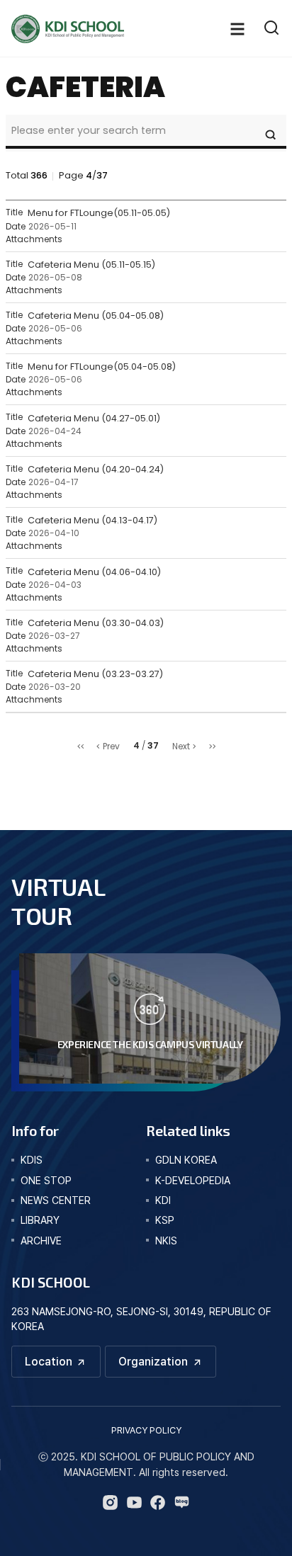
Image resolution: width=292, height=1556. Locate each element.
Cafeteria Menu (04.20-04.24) (96, 469)
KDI (163, 1200)
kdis (32, 1160)
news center (56, 1200)
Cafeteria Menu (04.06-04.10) (94, 572)
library (40, 1220)
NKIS (166, 1240)
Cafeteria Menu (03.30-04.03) (96, 623)
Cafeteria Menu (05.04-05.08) (96, 316)
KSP (164, 1220)
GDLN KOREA (186, 1160)
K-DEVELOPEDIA (192, 1180)
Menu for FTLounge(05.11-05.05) (99, 213)
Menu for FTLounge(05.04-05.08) (102, 366)
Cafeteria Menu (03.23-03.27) (95, 674)
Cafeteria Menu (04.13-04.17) (92, 520)
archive (41, 1240)
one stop (46, 1180)
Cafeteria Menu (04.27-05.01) (94, 418)
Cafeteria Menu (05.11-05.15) (91, 265)
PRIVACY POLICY (146, 1430)
